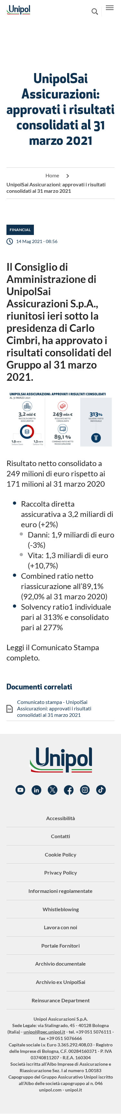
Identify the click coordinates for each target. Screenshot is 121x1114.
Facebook (69, 790)
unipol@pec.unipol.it (44, 1031)
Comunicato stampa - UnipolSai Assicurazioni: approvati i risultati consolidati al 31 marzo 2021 (54, 708)
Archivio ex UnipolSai (60, 982)
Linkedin (36, 790)
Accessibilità (60, 818)
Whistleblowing (61, 909)
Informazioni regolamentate (60, 891)
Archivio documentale (60, 963)
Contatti (60, 836)
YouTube (20, 790)
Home (52, 175)
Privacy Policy (60, 872)
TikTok (101, 790)
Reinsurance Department (61, 1000)
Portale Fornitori (60, 945)
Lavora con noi (60, 927)
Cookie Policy (60, 854)
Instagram (85, 790)
